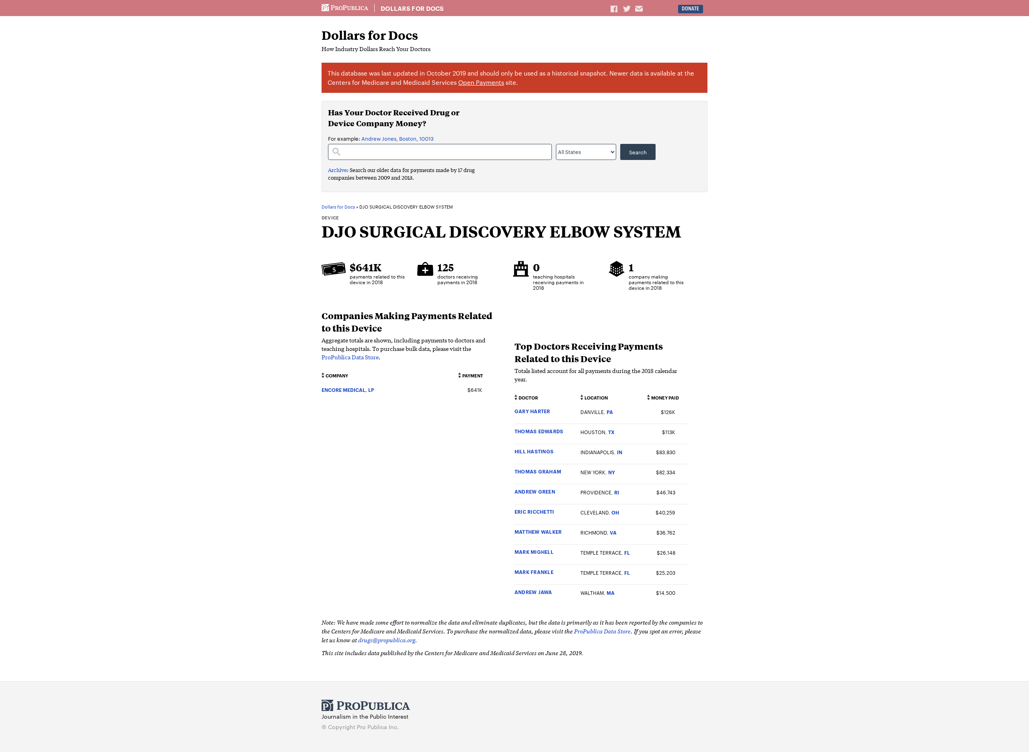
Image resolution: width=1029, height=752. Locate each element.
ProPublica (345, 8)
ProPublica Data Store (350, 357)
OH (615, 512)
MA (611, 592)
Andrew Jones (378, 138)
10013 (426, 138)
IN (619, 452)
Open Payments (481, 82)
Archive (337, 170)
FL (627, 552)
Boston (407, 138)
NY (611, 472)
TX (611, 431)
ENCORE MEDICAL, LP (348, 389)
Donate (690, 8)
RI (616, 492)
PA (610, 411)
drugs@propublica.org (386, 639)
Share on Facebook (615, 8)
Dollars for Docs (412, 8)
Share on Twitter (628, 8)
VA (613, 532)
